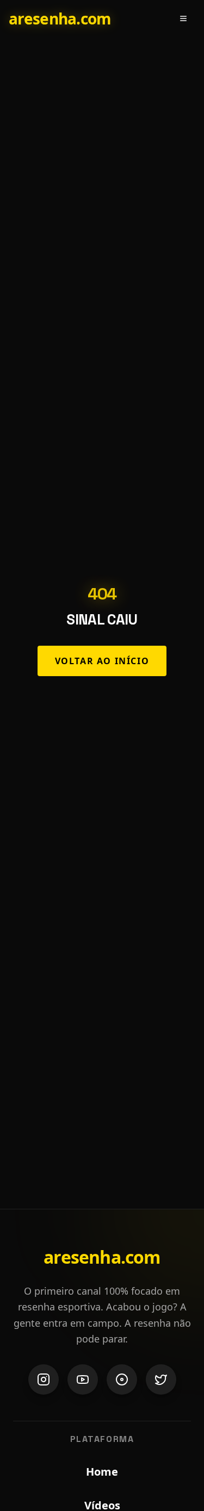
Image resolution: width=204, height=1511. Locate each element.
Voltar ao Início (102, 661)
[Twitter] (161, 1379)
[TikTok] (122, 1379)
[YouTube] (82, 1379)
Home (102, 1471)
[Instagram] (43, 1379)
